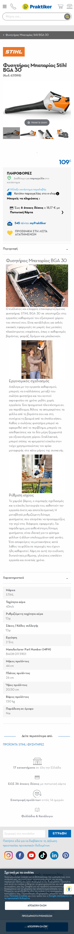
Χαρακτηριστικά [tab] (13, 577)
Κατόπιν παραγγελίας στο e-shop (35, 193)
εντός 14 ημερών (37, 800)
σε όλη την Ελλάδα (37, 767)
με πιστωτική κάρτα (37, 784)
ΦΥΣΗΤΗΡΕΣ (35, 744)
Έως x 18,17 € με (35, 210)
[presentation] (9, 135)
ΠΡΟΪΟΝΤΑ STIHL (14, 744)
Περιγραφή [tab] (10, 248)
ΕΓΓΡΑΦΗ (60, 833)
